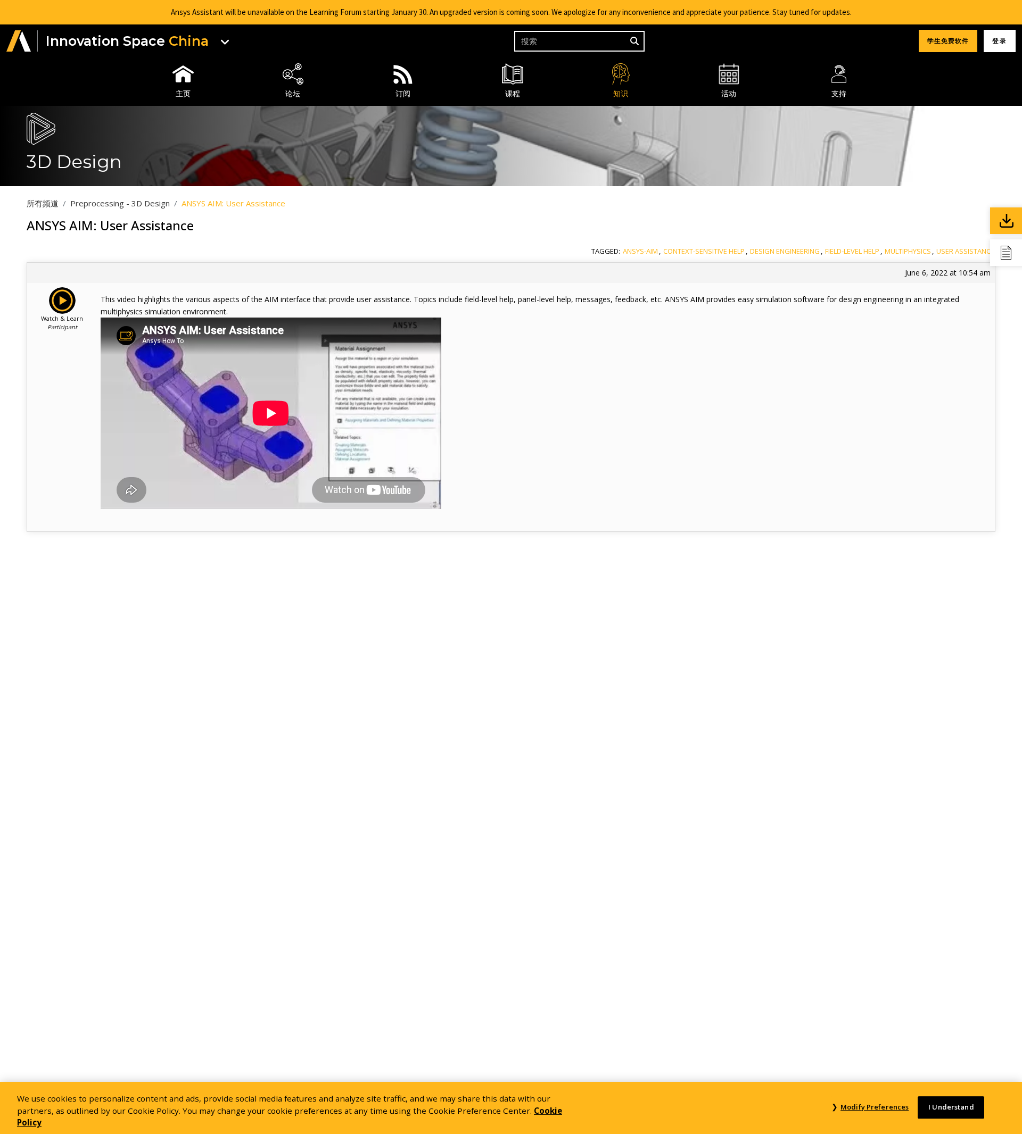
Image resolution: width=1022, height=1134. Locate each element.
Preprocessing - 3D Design (120, 203)
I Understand (951, 1107)
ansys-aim (640, 251)
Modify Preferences (874, 1107)
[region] (511, 1108)
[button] (18, 41)
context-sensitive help (704, 251)
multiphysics (908, 251)
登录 (999, 41)
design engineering (785, 251)
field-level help (852, 251)
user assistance (965, 251)
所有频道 (43, 203)
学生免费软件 (948, 41)
